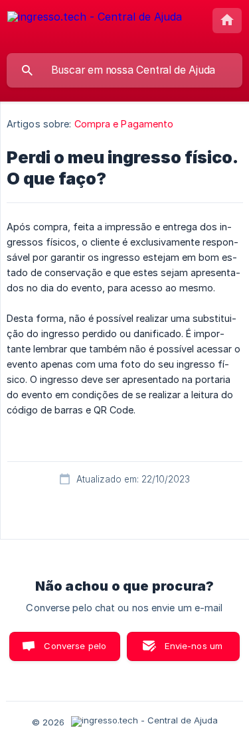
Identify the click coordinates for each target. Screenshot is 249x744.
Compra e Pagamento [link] (124, 123)
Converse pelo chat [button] (75, 650)
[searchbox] (124, 70)
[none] (94, 26)
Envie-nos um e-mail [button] (193, 650)
